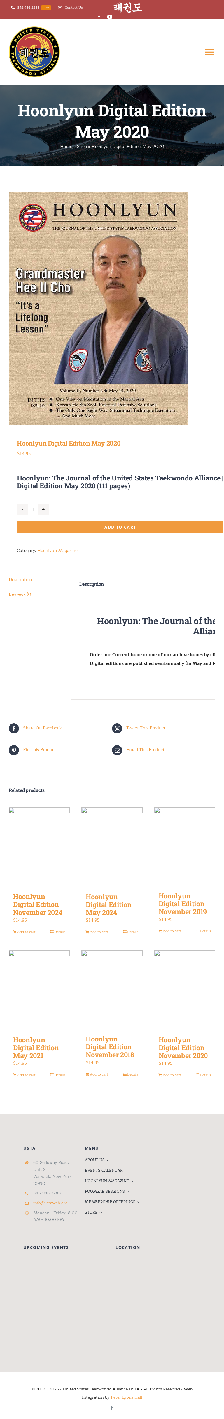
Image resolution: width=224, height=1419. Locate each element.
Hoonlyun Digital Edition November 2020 (183, 1047)
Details (59, 931)
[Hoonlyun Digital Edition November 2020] (184, 990)
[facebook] (99, 17)
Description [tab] (20, 579)
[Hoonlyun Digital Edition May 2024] (111, 847)
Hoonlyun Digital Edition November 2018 (110, 1046)
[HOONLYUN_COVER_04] (112, 308)
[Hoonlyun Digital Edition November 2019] (184, 846)
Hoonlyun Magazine (57, 550)
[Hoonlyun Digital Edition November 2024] (39, 846)
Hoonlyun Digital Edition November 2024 (37, 904)
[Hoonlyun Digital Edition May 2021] (39, 990)
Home (66, 146)
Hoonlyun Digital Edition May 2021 (36, 1047)
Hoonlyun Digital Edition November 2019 (183, 903)
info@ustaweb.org (50, 1203)
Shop (82, 146)
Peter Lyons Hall (126, 1397)
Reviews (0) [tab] (20, 594)
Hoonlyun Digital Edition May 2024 (109, 904)
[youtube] (109, 17)
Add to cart (120, 527)
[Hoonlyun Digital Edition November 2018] (111, 989)
